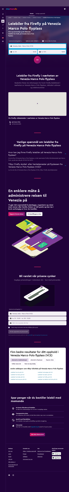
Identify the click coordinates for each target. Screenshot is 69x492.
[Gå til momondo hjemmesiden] (11, 9)
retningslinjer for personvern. (41, 335)
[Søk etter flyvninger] (3, 14)
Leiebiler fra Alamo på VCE (45, 374)
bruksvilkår (30, 335)
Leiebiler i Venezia (37, 17)
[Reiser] (3, 33)
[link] (16, 214)
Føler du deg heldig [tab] (30, 363)
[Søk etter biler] (3, 21)
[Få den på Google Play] (56, 453)
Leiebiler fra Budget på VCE (45, 372)
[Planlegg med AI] (3, 28)
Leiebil (9, 17)
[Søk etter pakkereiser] (3, 24)
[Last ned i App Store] (56, 457)
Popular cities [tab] (50, 360)
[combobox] (15, 41)
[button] (3, 9)
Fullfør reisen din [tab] (16, 363)
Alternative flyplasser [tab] (36, 360)
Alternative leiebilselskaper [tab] (19, 360)
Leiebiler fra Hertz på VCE (17, 374)
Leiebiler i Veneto (26, 17)
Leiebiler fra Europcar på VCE (18, 379)
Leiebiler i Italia (16, 17)
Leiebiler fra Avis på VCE (17, 372)
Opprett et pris (35, 426)
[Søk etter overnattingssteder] (3, 17)
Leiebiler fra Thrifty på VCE (45, 377)
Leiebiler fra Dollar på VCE (18, 377)
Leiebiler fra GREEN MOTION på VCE (47, 379)
